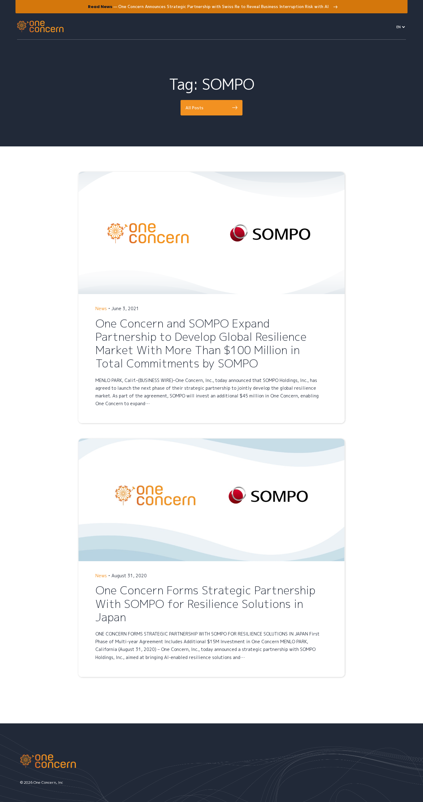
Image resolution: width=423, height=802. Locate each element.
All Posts (194, 108)
